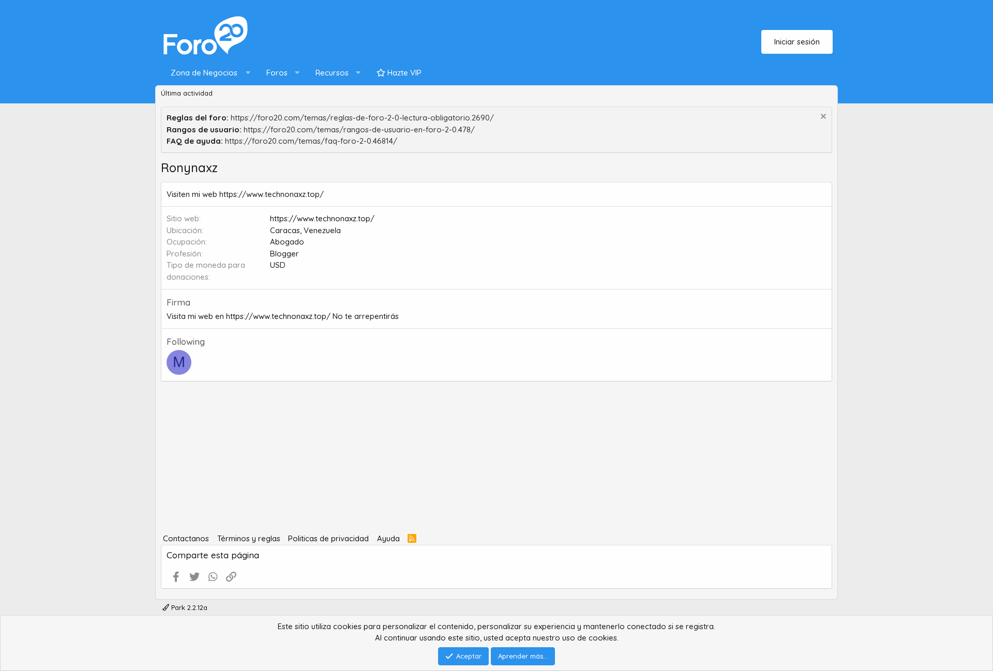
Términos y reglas (248, 538)
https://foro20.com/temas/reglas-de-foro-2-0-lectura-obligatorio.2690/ (362, 118)
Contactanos (186, 538)
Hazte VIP (403, 73)
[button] (208, 73)
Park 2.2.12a (188, 607)
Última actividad (187, 93)
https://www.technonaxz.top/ (322, 218)
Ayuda (388, 538)
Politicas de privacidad (328, 538)
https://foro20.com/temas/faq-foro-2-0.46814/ (311, 141)
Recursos (332, 73)
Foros (277, 73)
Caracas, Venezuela (305, 230)
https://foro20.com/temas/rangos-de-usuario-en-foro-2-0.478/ (359, 129)
